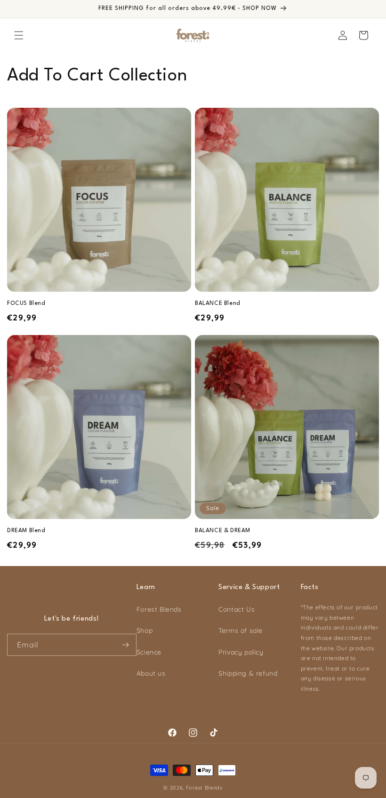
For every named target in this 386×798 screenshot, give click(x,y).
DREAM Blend (26, 531)
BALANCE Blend (218, 303)
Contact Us (236, 609)
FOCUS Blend (26, 303)
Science (149, 652)
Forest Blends (159, 609)
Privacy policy (240, 652)
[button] (18, 35)
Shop (145, 630)
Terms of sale (240, 630)
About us (151, 673)
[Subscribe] (125, 645)
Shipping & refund (247, 673)
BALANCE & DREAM (222, 531)
